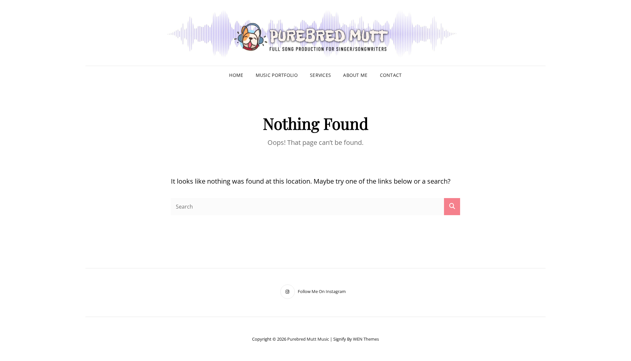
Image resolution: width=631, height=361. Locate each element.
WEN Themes (366, 339)
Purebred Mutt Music (308, 339)
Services (320, 75)
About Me (355, 75)
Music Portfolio (277, 75)
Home (236, 75)
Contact (391, 75)
